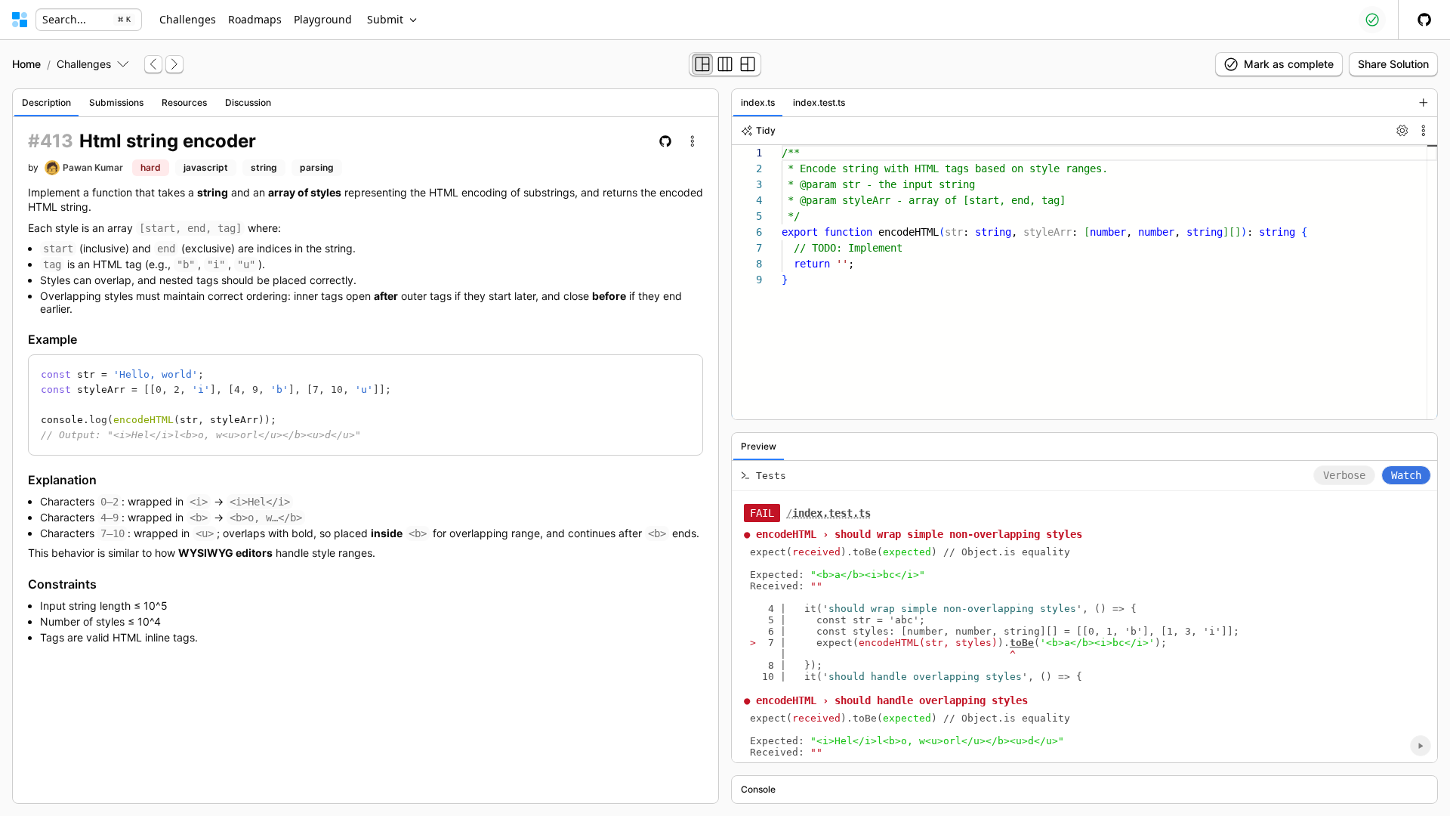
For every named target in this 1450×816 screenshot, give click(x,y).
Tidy (766, 130)
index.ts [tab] (758, 102)
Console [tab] (758, 789)
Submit (385, 19)
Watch (1406, 475)
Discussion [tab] (248, 102)
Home (26, 63)
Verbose (1344, 475)
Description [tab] (46, 102)
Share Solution (1393, 63)
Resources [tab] (184, 102)
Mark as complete (1289, 63)
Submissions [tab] (116, 102)
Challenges (187, 19)
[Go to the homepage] (19, 19)
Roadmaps (255, 19)
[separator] (725, 446)
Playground (323, 19)
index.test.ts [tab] (819, 102)
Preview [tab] (758, 446)
